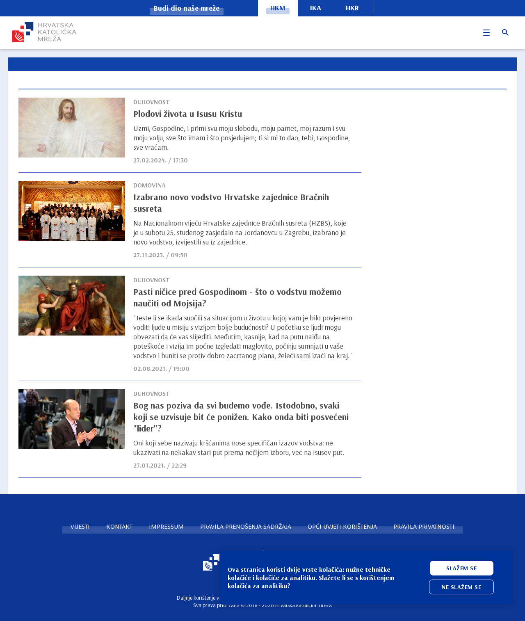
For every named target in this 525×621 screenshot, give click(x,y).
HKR (352, 7)
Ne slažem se (461, 587)
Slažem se (461, 568)
